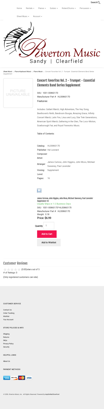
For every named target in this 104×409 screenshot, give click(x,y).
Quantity (39, 226)
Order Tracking (8, 313)
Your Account (8, 320)
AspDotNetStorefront (52, 394)
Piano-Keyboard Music (22, 71)
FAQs (5, 340)
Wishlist (6, 316)
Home (19, 8)
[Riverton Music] (52, 44)
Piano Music (38, 71)
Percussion (85, 8)
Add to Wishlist (49, 242)
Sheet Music (22, 16)
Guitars (53, 8)
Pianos (41, 8)
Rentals (29, 8)
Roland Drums (68, 8)
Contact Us (7, 310)
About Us (6, 361)
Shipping (6, 334)
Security (6, 347)
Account (37, 16)
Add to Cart (47, 234)
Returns (6, 337)
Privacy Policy (8, 344)
